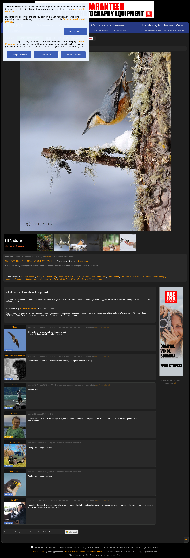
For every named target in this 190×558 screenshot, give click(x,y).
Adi (22, 277)
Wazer (48, 257)
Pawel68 (75, 279)
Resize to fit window (97, 57)
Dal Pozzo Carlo (99, 277)
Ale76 (79, 277)
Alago (39, 277)
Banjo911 (87, 277)
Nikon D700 (10, 261)
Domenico (125, 277)
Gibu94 (148, 277)
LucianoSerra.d (32, 279)
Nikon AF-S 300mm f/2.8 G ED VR (31, 261)
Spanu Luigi (97, 279)
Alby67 (73, 277)
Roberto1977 (85, 279)
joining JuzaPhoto (28, 308)
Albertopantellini (49, 277)
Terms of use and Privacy (74, 552)
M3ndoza (44, 279)
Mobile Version (39, 552)
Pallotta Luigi (64, 279)
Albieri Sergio (63, 277)
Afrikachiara (30, 277)
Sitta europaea (82, 261)
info (175, 383)
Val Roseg (51, 261)
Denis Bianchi (113, 277)
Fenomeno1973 (137, 277)
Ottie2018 (53, 279)
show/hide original (101, 327)
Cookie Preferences (94, 552)
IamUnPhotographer (160, 277)
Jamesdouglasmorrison (15, 279)
